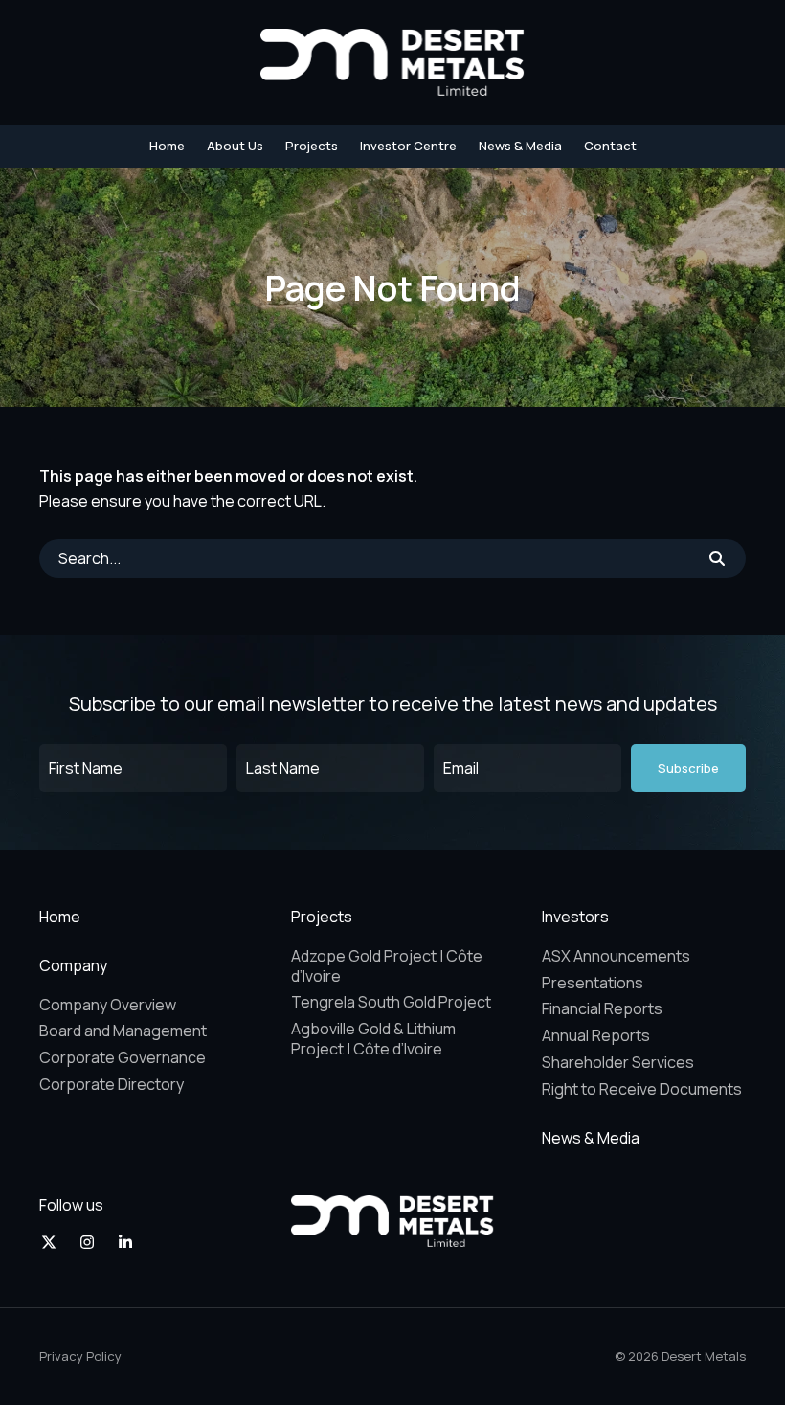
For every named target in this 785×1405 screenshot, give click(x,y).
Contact (610, 145)
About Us (235, 145)
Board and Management (123, 1030)
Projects (311, 145)
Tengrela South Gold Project (391, 1001)
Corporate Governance (122, 1057)
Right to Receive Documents (642, 1088)
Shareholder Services (618, 1062)
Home (167, 145)
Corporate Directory (111, 1084)
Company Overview (107, 1004)
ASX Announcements (616, 955)
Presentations (592, 982)
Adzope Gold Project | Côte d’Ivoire (386, 965)
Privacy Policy (80, 1356)
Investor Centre (408, 145)
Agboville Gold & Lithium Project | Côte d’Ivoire (373, 1038)
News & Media (520, 145)
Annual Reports (596, 1035)
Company (73, 965)
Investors (575, 916)
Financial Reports (602, 1008)
